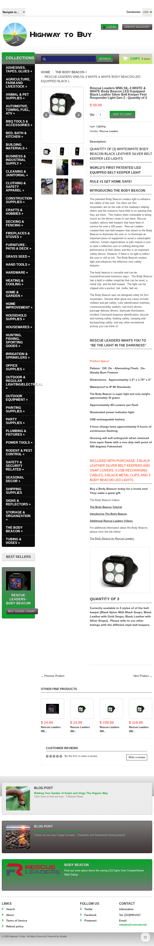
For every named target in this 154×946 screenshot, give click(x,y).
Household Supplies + (16, 317)
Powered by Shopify (57, 936)
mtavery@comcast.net (133, 924)
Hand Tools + (18, 264)
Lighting (100, 126)
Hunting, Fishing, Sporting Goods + (14, 340)
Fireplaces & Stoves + (18, 235)
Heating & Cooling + (14, 282)
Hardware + (17, 272)
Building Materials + (16, 146)
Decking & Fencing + (15, 223)
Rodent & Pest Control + (19, 452)
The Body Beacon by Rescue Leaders (112, 538)
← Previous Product (52, 675)
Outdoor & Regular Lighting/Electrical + (20, 382)
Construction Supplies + (19, 200)
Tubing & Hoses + (13, 540)
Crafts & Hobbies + (14, 211)
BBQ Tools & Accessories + (19, 123)
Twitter (88, 909)
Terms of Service (16, 920)
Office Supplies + (15, 367)
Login (111, 26)
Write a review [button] (137, 757)
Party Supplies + (15, 421)
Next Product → (143, 675)
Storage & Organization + (18, 516)
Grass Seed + (18, 256)
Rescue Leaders (108, 131)
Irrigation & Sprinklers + (18, 355)
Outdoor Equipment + (17, 397)
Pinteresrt (90, 920)
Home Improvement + (19, 305)
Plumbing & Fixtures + (16, 432)
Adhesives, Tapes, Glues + (19, 69)
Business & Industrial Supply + (16, 160)
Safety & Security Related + (15, 465)
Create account (137, 26)
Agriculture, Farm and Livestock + (18, 83)
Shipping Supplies (14, 490)
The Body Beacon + (71, 72)
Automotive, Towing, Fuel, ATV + (18, 109)
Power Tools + (19, 442)
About (10, 915)
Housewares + (19, 327)
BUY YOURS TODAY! (21, 611)
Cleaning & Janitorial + (17, 173)
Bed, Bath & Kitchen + (16, 134)
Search (10, 909)
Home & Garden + (14, 293)
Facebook (90, 915)
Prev (46, 115)
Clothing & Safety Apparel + (16, 186)
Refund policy (14, 926)
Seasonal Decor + (15, 479)
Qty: (92, 114)
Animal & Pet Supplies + (17, 96)
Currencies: (134, 11)
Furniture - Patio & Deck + (18, 246)
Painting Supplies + (15, 409)
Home (45, 72)
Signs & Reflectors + (18, 502)
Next (78, 115)
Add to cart (122, 114)
